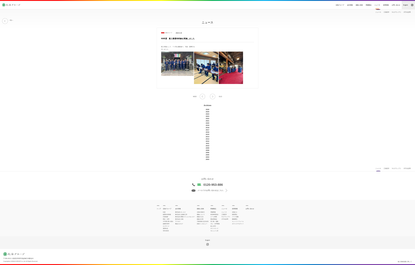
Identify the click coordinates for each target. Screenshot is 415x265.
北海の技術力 (201, 212)
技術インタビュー (202, 224)
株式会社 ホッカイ (180, 212)
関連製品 (368, 5)
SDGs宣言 (166, 231)
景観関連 (213, 212)
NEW (194, 96)
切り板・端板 (214, 221)
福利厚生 (234, 214)
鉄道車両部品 (214, 214)
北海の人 (234, 212)
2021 (207, 121)
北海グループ (340, 5)
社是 (164, 212)
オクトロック (214, 228)
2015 (207, 134)
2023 (207, 116)
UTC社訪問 (407, 12)
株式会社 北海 (179, 219)
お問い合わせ (396, 5)
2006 (207, 152)
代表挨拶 (165, 217)
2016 (207, 132)
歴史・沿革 (166, 219)
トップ (159, 209)
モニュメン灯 (214, 231)
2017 (207, 130)
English (405, 5)
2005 (207, 155)
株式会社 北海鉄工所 (181, 214)
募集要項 (234, 219)
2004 (207, 157)
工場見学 (386, 12)
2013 (207, 139)
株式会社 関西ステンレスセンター (185, 217)
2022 (207, 118)
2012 (207, 141)
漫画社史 (165, 228)
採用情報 (386, 5)
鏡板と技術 (359, 5)
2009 (207, 148)
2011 (207, 143)
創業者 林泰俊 (167, 214)
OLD (220, 96)
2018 (207, 127)
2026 (207, 109)
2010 (207, 146)
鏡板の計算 (200, 219)
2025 (207, 112)
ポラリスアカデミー (238, 224)
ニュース (377, 5)
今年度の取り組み (168, 221)
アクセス (177, 221)
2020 (207, 123)
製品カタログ (179, 224)
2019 (207, 125)
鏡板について (201, 214)
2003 (207, 159)
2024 (207, 114)
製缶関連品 (214, 219)
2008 (207, 150)
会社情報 (350, 5)
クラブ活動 (235, 217)
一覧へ (11, 20)
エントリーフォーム (238, 221)
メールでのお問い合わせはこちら (210, 190)
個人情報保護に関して (405, 261)
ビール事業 (214, 217)
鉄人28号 (213, 226)
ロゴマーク (166, 226)
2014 (207, 137)
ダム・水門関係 (215, 224)
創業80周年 (166, 224)
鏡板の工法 (200, 217)
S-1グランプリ (396, 12)
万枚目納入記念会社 (203, 221)
